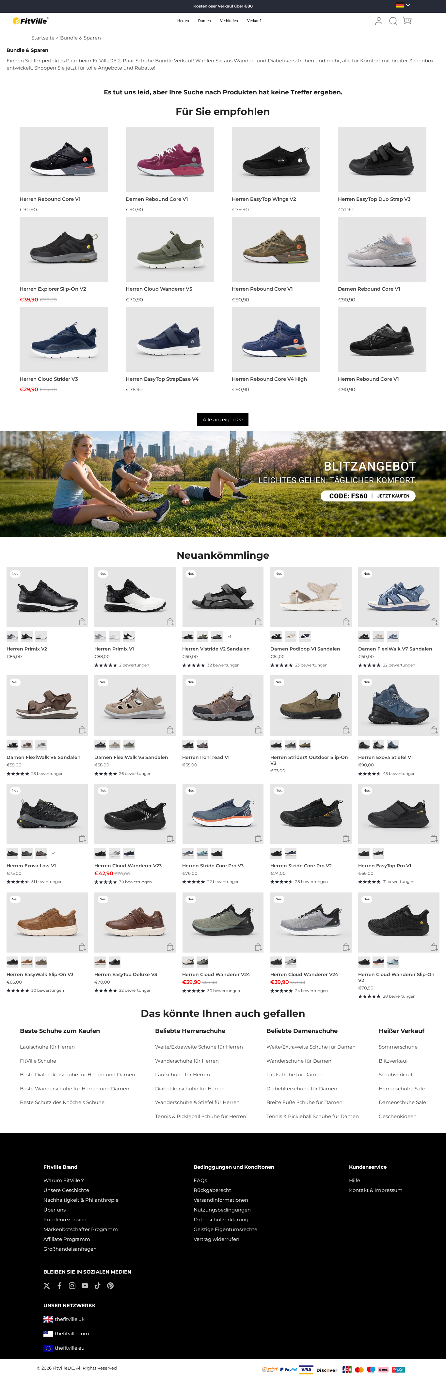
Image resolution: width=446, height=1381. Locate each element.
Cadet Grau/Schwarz (290, 961)
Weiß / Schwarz (129, 636)
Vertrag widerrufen (216, 1239)
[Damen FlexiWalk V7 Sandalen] (398, 597)
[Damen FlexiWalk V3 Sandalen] (135, 705)
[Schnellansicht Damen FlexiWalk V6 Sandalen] (82, 730)
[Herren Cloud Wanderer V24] (222, 922)
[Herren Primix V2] (47, 597)
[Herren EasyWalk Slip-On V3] (47, 922)
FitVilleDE (63, 1368)
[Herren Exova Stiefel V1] (398, 705)
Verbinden (229, 21)
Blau (393, 636)
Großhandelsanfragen (70, 1249)
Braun (27, 745)
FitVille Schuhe (38, 1061)
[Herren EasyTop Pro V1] (398, 814)
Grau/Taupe (129, 745)
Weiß (41, 636)
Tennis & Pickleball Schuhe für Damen (312, 1116)
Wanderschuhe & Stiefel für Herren (197, 1102)
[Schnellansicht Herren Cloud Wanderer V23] (170, 839)
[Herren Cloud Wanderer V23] (135, 814)
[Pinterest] (110, 1285)
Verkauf (254, 21)
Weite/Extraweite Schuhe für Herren (199, 1047)
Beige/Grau (188, 961)
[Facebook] (59, 1285)
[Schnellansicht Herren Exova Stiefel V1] (434, 730)
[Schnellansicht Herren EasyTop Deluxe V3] (170, 947)
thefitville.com (72, 1333)
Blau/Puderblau (393, 961)
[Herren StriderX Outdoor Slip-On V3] (311, 705)
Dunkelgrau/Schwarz (12, 853)
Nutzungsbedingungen (222, 1210)
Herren (183, 21)
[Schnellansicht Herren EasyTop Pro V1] (434, 839)
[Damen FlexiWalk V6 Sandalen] (47, 705)
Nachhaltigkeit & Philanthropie (81, 1200)
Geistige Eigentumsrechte (225, 1229)
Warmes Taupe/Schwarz (41, 853)
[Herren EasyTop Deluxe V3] (135, 922)
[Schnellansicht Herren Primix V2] (82, 622)
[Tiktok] (97, 1285)
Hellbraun (305, 745)
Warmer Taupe (114, 745)
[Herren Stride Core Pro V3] (222, 814)
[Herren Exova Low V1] (47, 814)
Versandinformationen (221, 1200)
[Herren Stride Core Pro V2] (311, 814)
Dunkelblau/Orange (188, 853)
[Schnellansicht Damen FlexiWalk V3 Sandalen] (170, 730)
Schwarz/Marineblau (393, 745)
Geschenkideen (398, 1116)
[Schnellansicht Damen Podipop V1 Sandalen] (346, 622)
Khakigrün (202, 636)
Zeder (41, 961)
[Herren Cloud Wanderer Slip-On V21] (398, 922)
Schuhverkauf (395, 1074)
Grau (41, 745)
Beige (378, 636)
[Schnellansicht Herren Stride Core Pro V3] (258, 839)
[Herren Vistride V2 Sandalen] (222, 597)
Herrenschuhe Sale (402, 1088)
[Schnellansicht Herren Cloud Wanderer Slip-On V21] (434, 947)
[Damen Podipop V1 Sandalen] (311, 597)
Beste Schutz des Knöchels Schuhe (62, 1102)
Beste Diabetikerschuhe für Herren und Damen (77, 1074)
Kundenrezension (65, 1219)
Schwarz (27, 636)
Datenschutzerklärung (221, 1219)
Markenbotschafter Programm (80, 1229)
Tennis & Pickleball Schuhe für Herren (200, 1116)
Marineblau (305, 636)
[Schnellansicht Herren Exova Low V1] (82, 839)
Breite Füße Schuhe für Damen (304, 1102)
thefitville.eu (70, 1348)
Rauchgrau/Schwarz (378, 745)
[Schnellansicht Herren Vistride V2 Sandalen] (258, 622)
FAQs (200, 1180)
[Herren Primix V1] (135, 597)
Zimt (100, 961)
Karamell (27, 961)
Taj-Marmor (290, 636)
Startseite (43, 38)
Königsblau (129, 853)
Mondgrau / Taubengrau (12, 636)
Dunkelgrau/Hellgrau (27, 853)
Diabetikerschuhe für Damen (301, 1088)
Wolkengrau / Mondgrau (100, 636)
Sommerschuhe (398, 1047)
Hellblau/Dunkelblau (202, 853)
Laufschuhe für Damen (294, 1074)
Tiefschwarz (12, 745)
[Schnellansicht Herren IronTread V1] (258, 730)
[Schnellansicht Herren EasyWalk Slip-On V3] (82, 947)
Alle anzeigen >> (223, 419)
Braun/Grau (202, 745)
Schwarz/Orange (276, 853)
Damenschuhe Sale (402, 1102)
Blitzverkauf (393, 1061)
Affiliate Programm (66, 1239)
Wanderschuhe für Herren (187, 1061)
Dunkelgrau (217, 636)
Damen (204, 21)
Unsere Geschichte (66, 1190)
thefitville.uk (70, 1319)
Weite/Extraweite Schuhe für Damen (311, 1047)
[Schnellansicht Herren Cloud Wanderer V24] (258, 947)
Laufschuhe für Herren (47, 1047)
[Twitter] (46, 1285)
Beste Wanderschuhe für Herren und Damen (74, 1088)
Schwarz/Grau (188, 745)
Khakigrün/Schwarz (202, 961)
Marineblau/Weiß (290, 853)
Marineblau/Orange (378, 961)
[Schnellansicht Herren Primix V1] (170, 622)
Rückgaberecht (212, 1190)
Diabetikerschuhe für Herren (190, 1088)
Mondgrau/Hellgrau (114, 853)
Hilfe (354, 1180)
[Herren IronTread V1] (222, 705)
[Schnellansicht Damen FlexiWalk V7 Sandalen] (434, 622)
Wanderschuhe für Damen (298, 1061)
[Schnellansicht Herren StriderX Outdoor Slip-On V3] (346, 730)
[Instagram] (72, 1285)
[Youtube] (85, 1285)
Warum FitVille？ (64, 1180)
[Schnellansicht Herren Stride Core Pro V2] (346, 839)
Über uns (54, 1210)
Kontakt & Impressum (376, 1190)
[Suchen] (393, 21)
